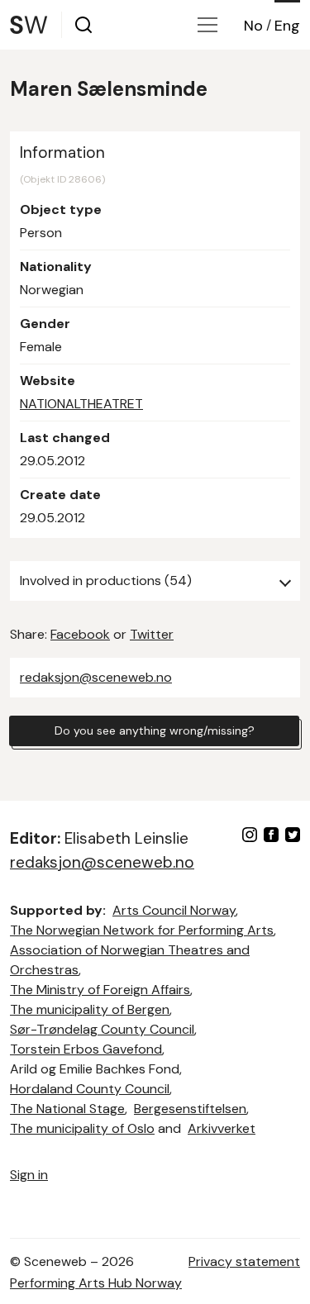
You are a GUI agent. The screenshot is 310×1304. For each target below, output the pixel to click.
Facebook (80, 634)
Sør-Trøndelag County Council (102, 1029)
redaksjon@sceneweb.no (96, 677)
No (253, 26)
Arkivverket (221, 1128)
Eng (287, 26)
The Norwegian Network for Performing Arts (142, 930)
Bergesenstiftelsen (190, 1108)
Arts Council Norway (174, 910)
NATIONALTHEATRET (81, 403)
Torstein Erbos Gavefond (86, 1049)
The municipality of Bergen (89, 1009)
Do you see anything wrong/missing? (155, 730)
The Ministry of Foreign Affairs (100, 989)
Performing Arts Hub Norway (96, 1283)
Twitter (152, 634)
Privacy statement (244, 1261)
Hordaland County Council (89, 1088)
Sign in (29, 1174)
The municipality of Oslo (82, 1128)
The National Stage (67, 1108)
